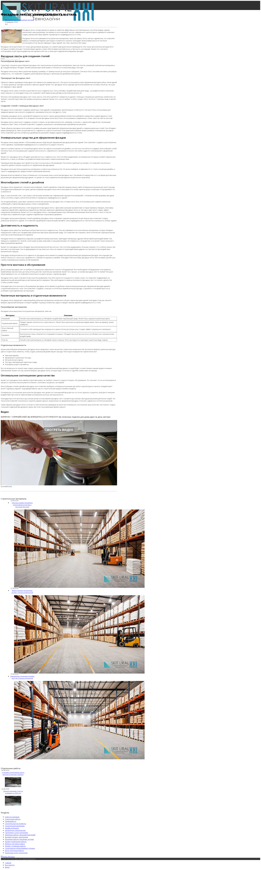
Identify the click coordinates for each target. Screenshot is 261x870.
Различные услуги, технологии (16, 853)
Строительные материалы (15, 826)
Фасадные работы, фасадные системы (19, 20)
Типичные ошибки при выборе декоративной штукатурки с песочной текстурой (22, 505)
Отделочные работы (12, 819)
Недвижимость (10, 821)
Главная (8, 33)
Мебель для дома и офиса (15, 844)
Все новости (9, 42)
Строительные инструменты (15, 823)
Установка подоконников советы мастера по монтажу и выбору (13, 773)
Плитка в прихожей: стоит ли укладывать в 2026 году (13, 792)
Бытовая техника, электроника (16, 837)
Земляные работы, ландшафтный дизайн (20, 835)
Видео (7, 867)
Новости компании (12, 817)
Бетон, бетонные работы (14, 850)
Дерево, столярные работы (15, 846)
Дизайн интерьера (12, 828)
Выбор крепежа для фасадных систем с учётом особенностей (22, 592)
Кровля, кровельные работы (16, 841)
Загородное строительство (15, 830)
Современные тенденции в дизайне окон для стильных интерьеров (22, 677)
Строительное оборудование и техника (20, 848)
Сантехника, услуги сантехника (16, 832)
